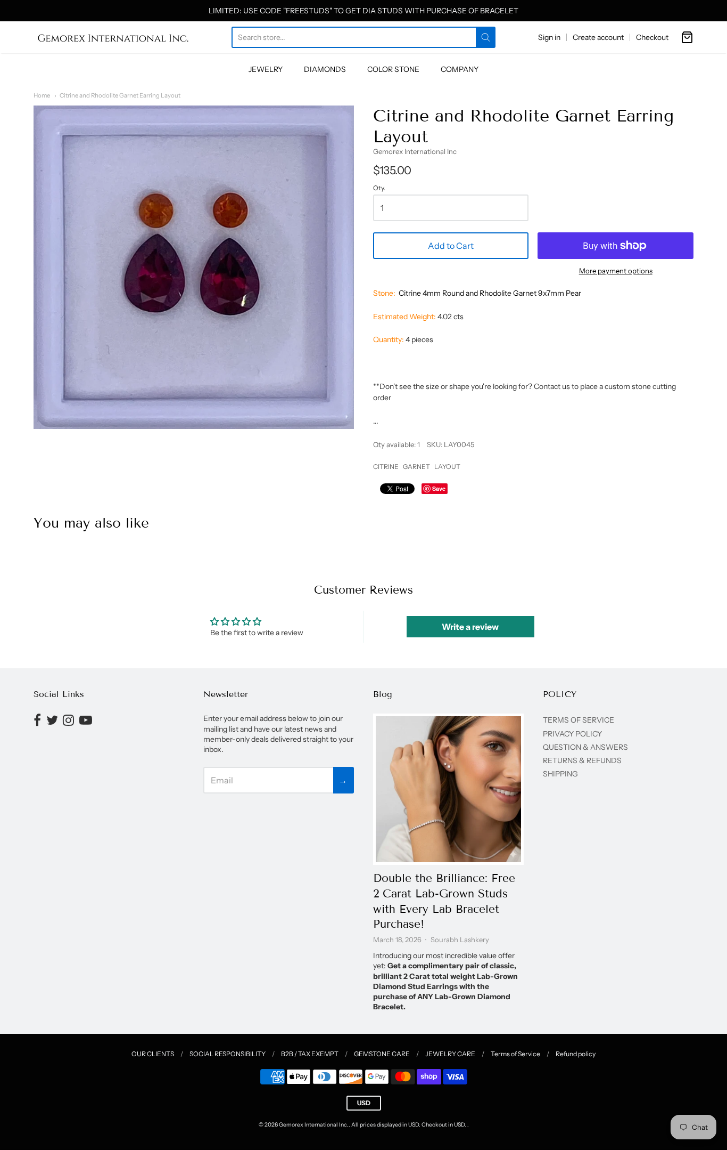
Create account (598, 37)
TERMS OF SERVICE (578, 720)
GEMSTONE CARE (382, 1054)
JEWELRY (266, 69)
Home (42, 95)
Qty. (379, 188)
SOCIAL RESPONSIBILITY (227, 1054)
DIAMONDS (325, 69)
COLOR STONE (393, 69)
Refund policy (576, 1054)
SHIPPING (560, 774)
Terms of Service (515, 1054)
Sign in (549, 37)
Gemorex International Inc (415, 151)
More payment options (615, 270)
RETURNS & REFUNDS (582, 760)
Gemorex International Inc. (314, 1124)
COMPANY (459, 69)
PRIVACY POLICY (572, 734)
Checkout (652, 37)
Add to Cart (451, 245)
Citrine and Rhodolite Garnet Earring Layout (120, 95)
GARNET (416, 467)
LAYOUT (447, 467)
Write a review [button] (470, 626)
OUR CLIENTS (152, 1054)
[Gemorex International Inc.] (113, 37)
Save (438, 488)
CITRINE (386, 467)
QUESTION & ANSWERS (585, 747)
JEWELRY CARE (450, 1054)
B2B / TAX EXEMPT (309, 1054)
